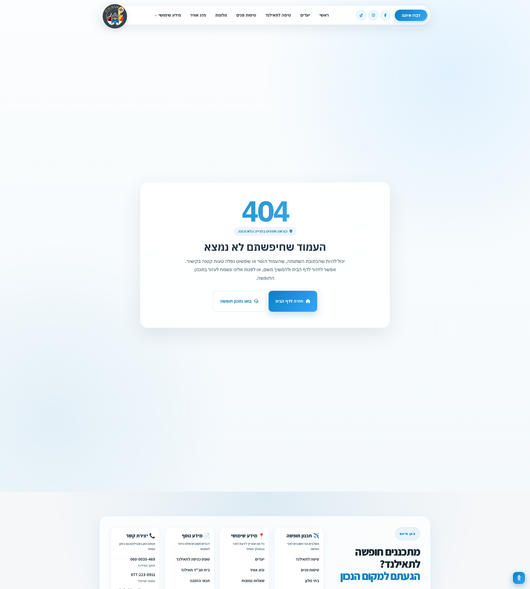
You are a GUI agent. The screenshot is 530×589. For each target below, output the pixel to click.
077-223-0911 (143, 574)
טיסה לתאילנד (278, 15)
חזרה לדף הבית (289, 301)
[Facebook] (385, 15)
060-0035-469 (142, 559)
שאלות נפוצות (253, 580)
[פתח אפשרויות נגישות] (519, 578)
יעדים (305, 15)
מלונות (221, 15)
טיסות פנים (246, 15)
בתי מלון (312, 580)
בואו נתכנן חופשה (235, 301)
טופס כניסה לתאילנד (193, 559)
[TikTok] (361, 15)
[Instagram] (373, 15)
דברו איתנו (411, 15)
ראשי (324, 15)
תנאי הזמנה (200, 580)
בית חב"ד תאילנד (195, 570)
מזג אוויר (198, 15)
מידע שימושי (169, 15)
